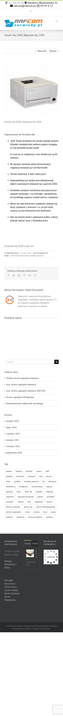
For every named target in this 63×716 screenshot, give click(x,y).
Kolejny (53, 51)
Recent (35, 543)
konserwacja (37, 486)
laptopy (9, 491)
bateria (19, 471)
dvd (41, 476)
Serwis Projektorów (10, 598)
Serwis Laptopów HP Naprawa (20, 397)
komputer (23, 486)
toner (27, 512)
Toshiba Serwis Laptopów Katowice (22, 378)
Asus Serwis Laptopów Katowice (21, 384)
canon (39, 471)
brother (29, 471)
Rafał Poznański (13, 253)
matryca (49, 491)
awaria (9, 471)
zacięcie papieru (35, 517)
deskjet (9, 476)
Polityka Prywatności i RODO (10, 564)
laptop (49, 486)
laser (19, 491)
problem (50, 496)
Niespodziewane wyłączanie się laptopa (24, 403)
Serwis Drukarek (11, 593)
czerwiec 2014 (13, 433)
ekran (48, 476)
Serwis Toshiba (11, 590)
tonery (37, 512)
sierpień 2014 (12, 421)
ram (29, 501)
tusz (45, 512)
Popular (28, 543)
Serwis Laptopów (13, 512)
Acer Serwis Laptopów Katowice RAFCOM (25, 390)
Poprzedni (42, 51)
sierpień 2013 (12, 440)
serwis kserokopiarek (45, 507)
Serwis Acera (10, 586)
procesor (10, 501)
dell (47, 471)
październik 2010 (14, 452)
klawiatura (10, 486)
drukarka (20, 476)
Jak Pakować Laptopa (36, 554)
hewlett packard (31, 481)
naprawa (10, 496)
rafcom (21, 501)
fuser (8, 481)
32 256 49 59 (16, 3)
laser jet (28, 491)
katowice (52, 481)
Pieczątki (8, 580)
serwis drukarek (13, 507)
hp (43, 481)
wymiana (20, 517)
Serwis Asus (9, 583)
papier (40, 496)
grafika (17, 481)
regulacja (39, 501)
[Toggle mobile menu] (57, 21)
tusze (53, 512)
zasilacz (49, 517)
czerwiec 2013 (13, 446)
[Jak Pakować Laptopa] (30, 553)
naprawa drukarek (25, 496)
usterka (9, 517)
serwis (49, 501)
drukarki (31, 476)
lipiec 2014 (11, 427)
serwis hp (28, 507)
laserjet (39, 491)
